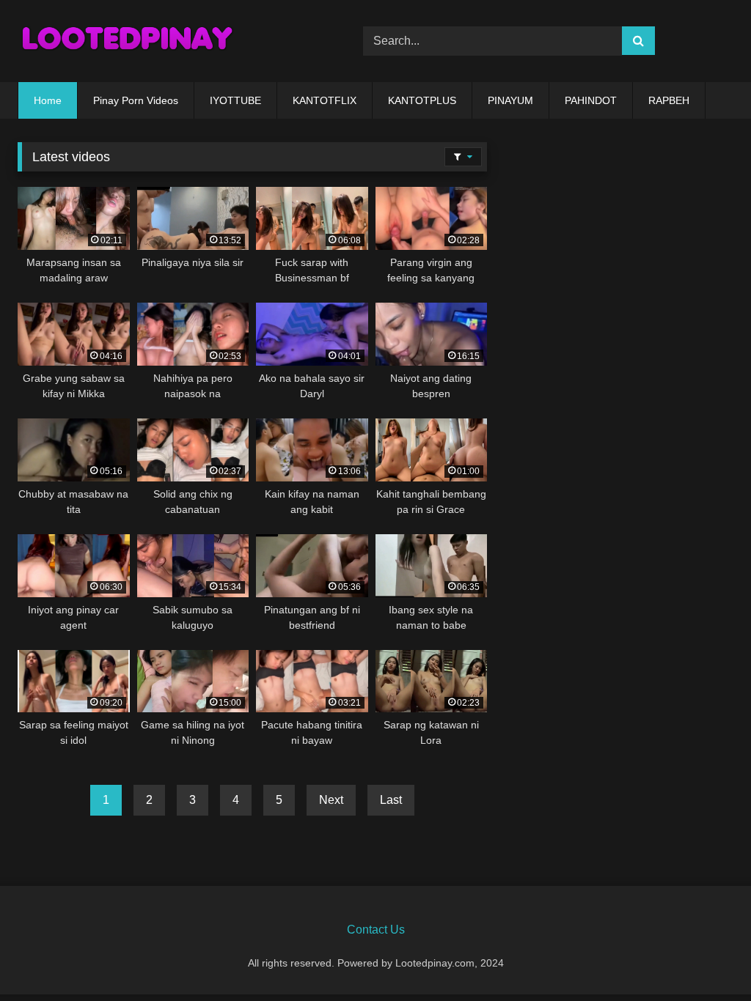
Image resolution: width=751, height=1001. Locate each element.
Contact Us (376, 929)
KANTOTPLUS (422, 100)
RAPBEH (668, 100)
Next (331, 800)
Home (48, 100)
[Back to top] (705, 957)
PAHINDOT (591, 100)
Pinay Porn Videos (135, 100)
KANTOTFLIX (324, 100)
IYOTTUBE (235, 100)
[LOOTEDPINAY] (168, 41)
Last (391, 800)
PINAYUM (510, 100)
